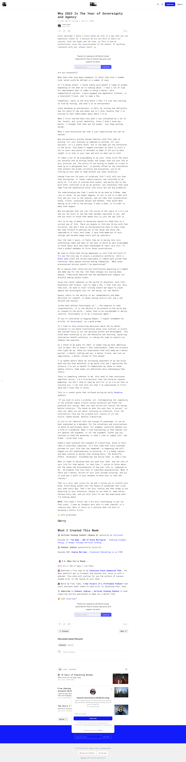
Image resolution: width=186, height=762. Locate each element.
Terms (97, 748)
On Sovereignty (74, 321)
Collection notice (105, 748)
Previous (65, 631)
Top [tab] (60, 669)
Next (122, 631)
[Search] (158, 4)
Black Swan (63, 259)
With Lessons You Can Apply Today (69, 677)
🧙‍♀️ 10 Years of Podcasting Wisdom (75, 675)
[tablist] (66, 645)
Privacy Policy (108, 725)
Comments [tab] (62, 645)
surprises (71, 599)
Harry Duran (66, 24)
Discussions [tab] (72, 669)
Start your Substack (88, 753)
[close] (111, 689)
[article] (93, 679)
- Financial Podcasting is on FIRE (105, 552)
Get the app (102, 753)
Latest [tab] (65, 669)
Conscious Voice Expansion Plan (105, 570)
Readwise (118, 392)
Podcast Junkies (83, 591)
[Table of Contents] (2, 381)
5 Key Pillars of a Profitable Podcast (103, 584)
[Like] (60, 31)
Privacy (91, 748)
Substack (83, 758)
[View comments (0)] (64, 31)
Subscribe (170, 4)
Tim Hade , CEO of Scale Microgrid (88, 540)
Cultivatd (118, 535)
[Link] (55, 520)
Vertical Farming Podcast (106, 591)
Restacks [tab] (70, 645)
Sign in (180, 4)
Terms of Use (102, 723)
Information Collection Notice (92, 725)
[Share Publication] (162, 4)
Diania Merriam (79, 552)
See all (61, 719)
